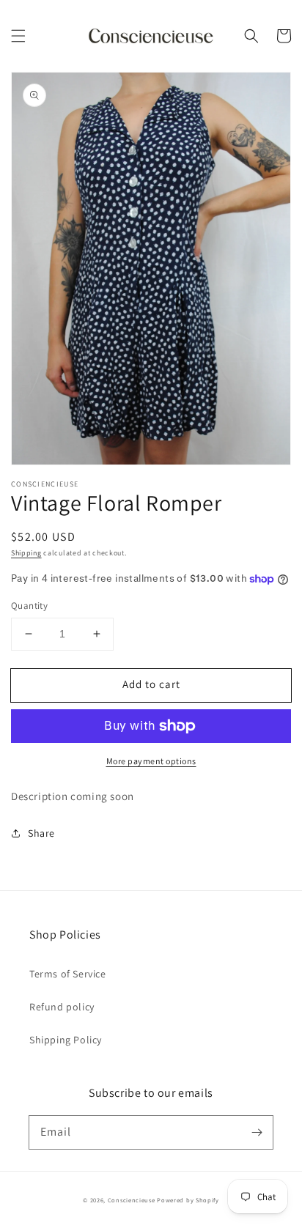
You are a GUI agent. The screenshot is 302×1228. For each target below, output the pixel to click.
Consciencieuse (131, 1200)
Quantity (29, 605)
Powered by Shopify (188, 1200)
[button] (18, 36)
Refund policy (62, 1006)
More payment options (151, 760)
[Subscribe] (256, 1132)
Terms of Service (67, 973)
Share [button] (41, 833)
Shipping (26, 553)
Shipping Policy (65, 1039)
